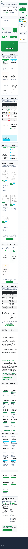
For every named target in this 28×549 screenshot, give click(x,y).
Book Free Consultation (23, 12)
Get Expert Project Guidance (8, 530)
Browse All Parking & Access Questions (10, 430)
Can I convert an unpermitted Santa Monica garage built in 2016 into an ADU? (6, 400)
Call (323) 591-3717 (6, 379)
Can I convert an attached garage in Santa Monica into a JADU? (13, 390)
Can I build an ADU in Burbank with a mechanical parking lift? (14, 420)
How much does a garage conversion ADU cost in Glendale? (14, 439)
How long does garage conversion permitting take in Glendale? (14, 458)
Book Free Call (15, 30)
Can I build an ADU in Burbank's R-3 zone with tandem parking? (14, 410)
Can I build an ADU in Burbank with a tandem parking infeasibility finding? (14, 400)
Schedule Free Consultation (7, 377)
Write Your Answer (14, 37)
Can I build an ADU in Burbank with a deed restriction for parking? (5, 410)
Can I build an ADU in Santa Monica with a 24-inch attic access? (6, 390)
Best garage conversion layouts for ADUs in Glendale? (14, 449)
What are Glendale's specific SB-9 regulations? (5, 458)
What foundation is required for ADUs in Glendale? (5, 439)
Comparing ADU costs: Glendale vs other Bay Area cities (6, 449)
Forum (3, 3)
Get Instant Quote (10, 48)
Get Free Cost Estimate (10, 325)
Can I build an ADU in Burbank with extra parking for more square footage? (5, 420)
